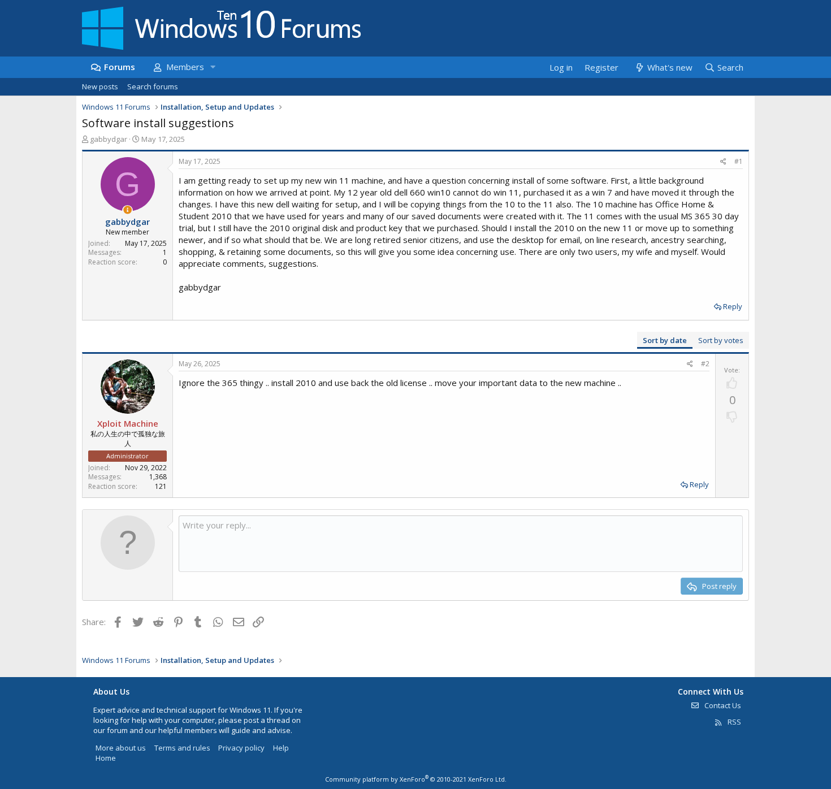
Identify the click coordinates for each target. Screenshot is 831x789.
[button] (212, 67)
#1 (738, 161)
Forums (119, 66)
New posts (100, 86)
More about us (121, 748)
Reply (732, 306)
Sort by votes (720, 340)
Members (185, 66)
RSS (733, 722)
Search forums (152, 86)
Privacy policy (241, 748)
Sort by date (665, 340)
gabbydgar (108, 139)
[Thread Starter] (127, 210)
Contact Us (722, 705)
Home (106, 758)
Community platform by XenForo (416, 779)
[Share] (723, 161)
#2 (705, 364)
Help (281, 748)
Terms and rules (182, 748)
